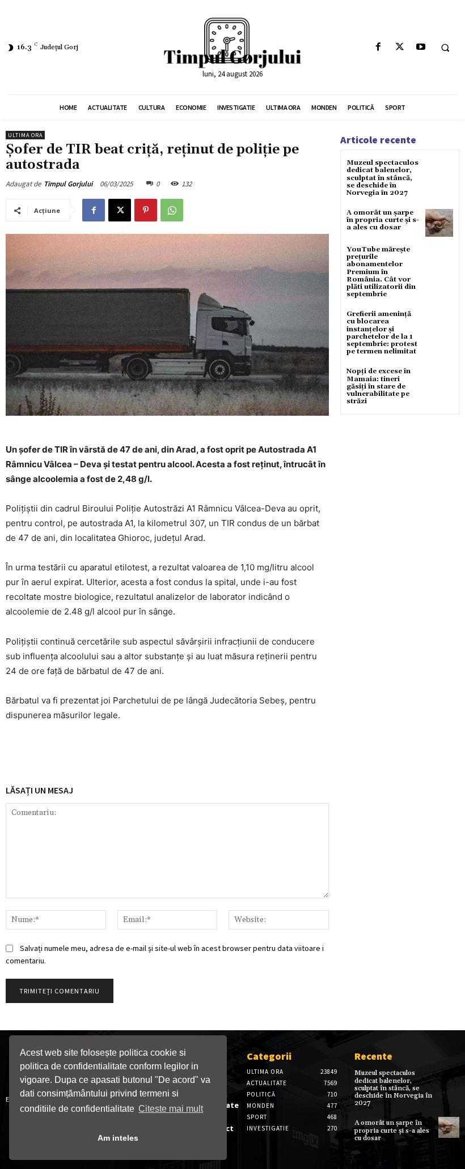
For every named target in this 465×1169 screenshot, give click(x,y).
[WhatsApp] (171, 210)
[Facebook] (378, 47)
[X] (399, 47)
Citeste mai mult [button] (170, 1108)
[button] (445, 47)
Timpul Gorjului (68, 184)
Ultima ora (25, 135)
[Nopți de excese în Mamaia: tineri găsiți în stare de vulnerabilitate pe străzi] (439, 381)
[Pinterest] (145, 210)
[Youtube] (420, 47)
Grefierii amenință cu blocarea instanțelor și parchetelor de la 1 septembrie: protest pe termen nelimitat (381, 333)
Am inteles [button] (118, 1137)
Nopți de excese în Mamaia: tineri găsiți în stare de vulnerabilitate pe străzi (378, 386)
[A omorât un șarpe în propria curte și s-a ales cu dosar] (439, 223)
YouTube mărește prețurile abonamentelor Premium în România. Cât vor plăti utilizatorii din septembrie (381, 271)
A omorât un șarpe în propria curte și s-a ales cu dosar (382, 220)
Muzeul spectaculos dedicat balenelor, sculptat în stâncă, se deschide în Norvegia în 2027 (382, 178)
